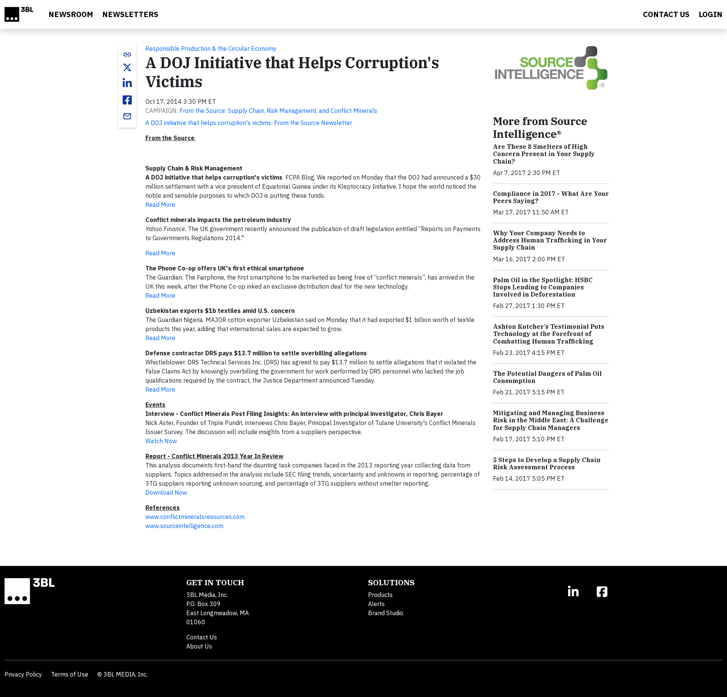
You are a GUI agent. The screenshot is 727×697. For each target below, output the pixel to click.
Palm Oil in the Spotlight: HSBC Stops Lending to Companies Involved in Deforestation (543, 287)
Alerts (376, 604)
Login (710, 14)
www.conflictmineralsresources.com (195, 516)
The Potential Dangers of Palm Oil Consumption (547, 377)
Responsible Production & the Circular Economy (210, 48)
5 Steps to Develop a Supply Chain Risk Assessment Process (547, 463)
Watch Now (161, 441)
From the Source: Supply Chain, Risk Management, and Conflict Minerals (278, 110)
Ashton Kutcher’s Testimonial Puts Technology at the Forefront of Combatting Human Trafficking (548, 334)
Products (380, 595)
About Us (199, 646)
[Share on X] (127, 67)
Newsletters (130, 14)
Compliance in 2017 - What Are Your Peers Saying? (551, 197)
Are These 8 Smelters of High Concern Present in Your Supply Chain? (544, 154)
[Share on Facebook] (127, 100)
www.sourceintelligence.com (184, 526)
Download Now (166, 492)
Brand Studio (385, 613)
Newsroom (70, 14)
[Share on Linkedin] (127, 83)
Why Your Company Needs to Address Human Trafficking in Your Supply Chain (550, 240)
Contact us (666, 14)
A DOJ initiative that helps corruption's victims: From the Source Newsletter (248, 123)
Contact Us (201, 637)
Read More (160, 204)
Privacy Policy (23, 674)
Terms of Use (69, 674)
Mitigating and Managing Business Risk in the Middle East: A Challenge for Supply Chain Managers (550, 420)
